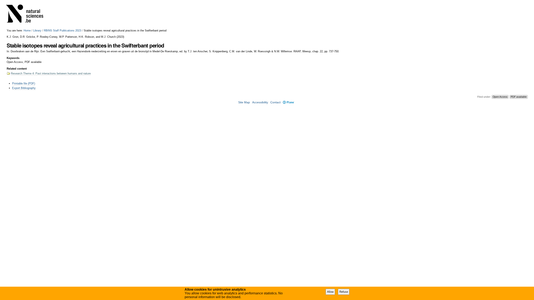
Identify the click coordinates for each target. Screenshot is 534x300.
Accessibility (260, 102)
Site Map (244, 102)
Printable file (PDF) (23, 83)
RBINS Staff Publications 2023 (62, 30)
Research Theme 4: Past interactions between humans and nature (51, 73)
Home (27, 30)
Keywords (13, 58)
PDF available (519, 96)
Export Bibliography (24, 88)
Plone (288, 102)
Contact (275, 102)
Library (37, 30)
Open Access (500, 96)
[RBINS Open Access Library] (27, 14)
